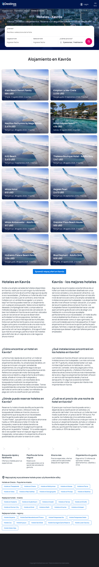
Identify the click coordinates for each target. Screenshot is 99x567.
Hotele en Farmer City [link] (11, 507)
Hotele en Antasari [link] (77, 507)
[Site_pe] (35, 541)
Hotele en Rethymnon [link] (48, 486)
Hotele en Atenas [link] (66, 486)
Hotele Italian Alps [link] (10, 528)
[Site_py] (64, 546)
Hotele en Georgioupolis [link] (48, 492)
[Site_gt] (49, 546)
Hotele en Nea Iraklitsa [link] (27, 492)
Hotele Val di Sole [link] (37, 523)
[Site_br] (6, 541)
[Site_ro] (13, 541)
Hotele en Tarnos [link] (64, 502)
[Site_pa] (93, 541)
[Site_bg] (20, 541)
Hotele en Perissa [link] (67, 492)
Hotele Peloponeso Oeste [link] (77, 517)
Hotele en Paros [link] (82, 486)
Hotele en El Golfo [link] (81, 502)
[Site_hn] (57, 546)
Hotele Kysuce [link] (21, 523)
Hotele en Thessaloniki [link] (11, 486)
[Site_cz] (49, 541)
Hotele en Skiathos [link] (84, 492)
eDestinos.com (7, 11)
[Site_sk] (64, 541)
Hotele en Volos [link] (9, 492)
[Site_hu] (71, 541)
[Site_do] (86, 541)
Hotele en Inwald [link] (47, 502)
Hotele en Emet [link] (29, 507)
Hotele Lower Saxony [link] (82, 523)
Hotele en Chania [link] (30, 486)
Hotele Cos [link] (7, 523)
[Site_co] (78, 541)
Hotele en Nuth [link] (44, 507)
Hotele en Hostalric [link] (10, 502)
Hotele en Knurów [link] (60, 507)
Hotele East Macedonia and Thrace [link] (32, 517)
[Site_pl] (28, 541)
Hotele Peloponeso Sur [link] (56, 517)
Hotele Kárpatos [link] (9, 517)
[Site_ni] (42, 546)
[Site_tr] (42, 541)
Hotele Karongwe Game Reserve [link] (59, 523)
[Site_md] (57, 541)
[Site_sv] (35, 546)
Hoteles (26, 11)
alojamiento (18, 11)
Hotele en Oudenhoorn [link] (29, 502)
